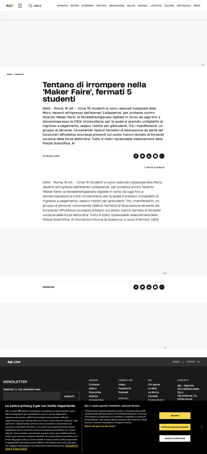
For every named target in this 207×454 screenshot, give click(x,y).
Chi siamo (154, 384)
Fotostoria (124, 388)
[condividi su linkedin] (149, 156)
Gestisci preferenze (175, 438)
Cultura (169, 6)
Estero (75, 6)
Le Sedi (152, 388)
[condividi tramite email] (155, 156)
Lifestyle (156, 6)
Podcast (123, 392)
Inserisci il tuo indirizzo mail (22, 389)
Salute (131, 6)
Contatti (153, 396)
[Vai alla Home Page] (10, 6)
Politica (101, 6)
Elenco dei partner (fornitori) (100, 426)
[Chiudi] (201, 427)
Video (121, 384)
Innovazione (117, 6)
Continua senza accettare (175, 427)
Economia (88, 6)
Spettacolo (184, 6)
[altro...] (161, 156)
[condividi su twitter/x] (142, 156)
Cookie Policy (156, 400)
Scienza (143, 6)
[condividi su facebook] (136, 156)
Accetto (175, 415)
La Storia (153, 392)
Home (9, 74)
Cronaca (62, 6)
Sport (197, 6)
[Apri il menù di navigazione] (20, 6)
